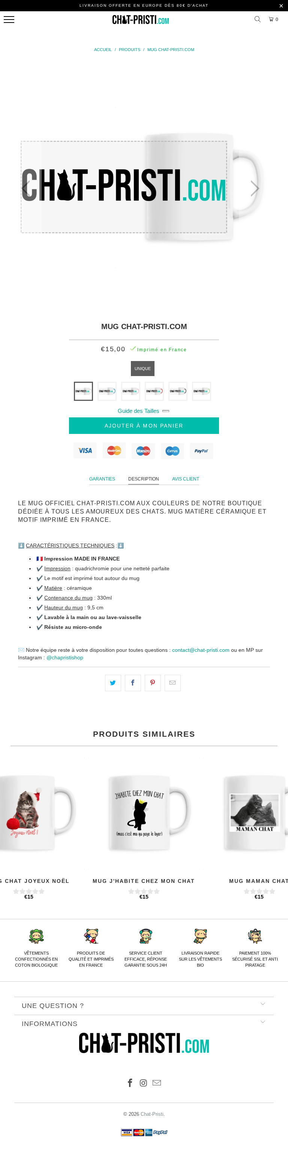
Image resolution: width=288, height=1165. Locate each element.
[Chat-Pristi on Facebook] (130, 1084)
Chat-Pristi (152, 1114)
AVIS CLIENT (185, 479)
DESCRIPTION (143, 479)
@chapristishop (64, 657)
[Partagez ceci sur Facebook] (133, 683)
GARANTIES (102, 479)
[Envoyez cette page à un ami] (173, 683)
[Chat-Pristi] (140, 21)
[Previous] (28, 189)
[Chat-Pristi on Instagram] (143, 1084)
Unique (143, 368)
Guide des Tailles (138, 411)
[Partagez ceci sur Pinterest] (153, 683)
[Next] (253, 189)
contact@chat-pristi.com (201, 650)
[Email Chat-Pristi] (157, 1084)
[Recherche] (259, 20)
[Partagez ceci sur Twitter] (113, 683)
